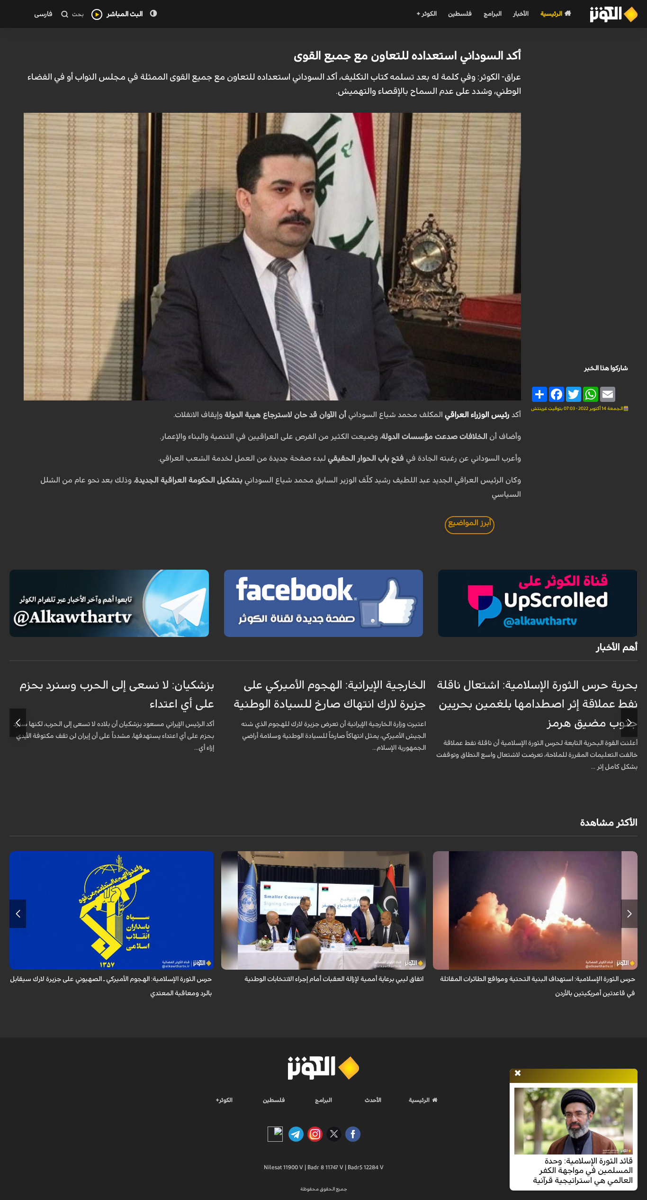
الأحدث (373, 1100)
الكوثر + (426, 14)
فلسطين (460, 14)
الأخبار (521, 14)
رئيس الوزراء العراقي (477, 414)
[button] (629, 723)
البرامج (493, 14)
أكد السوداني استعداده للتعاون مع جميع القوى (407, 56)
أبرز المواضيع (469, 523)
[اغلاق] (517, 1073)
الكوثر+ (224, 1100)
